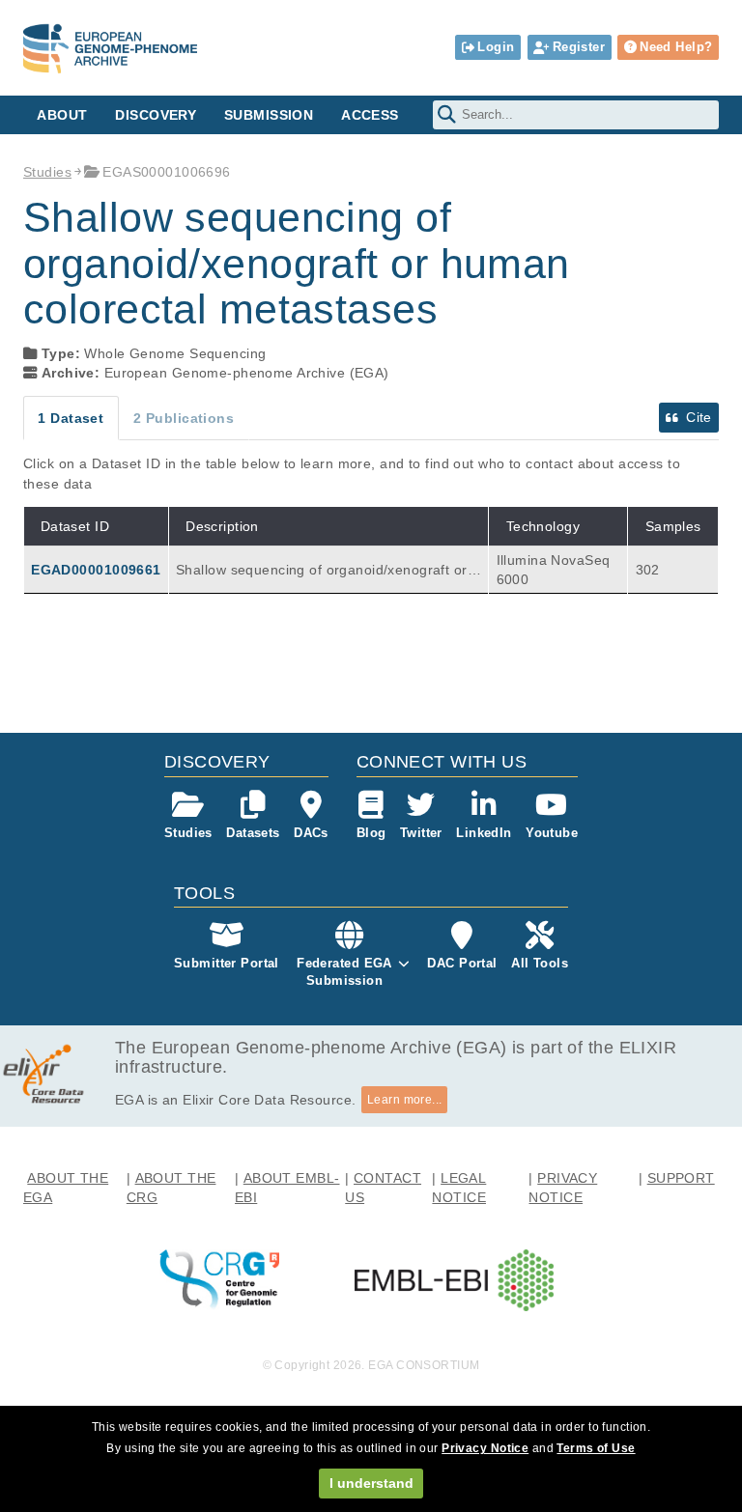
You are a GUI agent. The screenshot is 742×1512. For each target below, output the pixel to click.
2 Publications (183, 418)
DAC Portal (462, 963)
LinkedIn (483, 833)
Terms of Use (595, 1448)
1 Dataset (70, 418)
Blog (371, 833)
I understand (371, 1483)
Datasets (252, 833)
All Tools (539, 963)
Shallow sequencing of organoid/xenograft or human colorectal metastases (327, 570)
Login (495, 47)
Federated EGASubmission (344, 972)
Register (579, 47)
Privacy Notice (485, 1448)
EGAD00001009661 (95, 569)
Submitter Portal (226, 963)
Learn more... (404, 1100)
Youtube (552, 833)
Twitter (421, 833)
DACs (311, 833)
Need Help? (676, 47)
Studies (47, 172)
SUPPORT (681, 1178)
